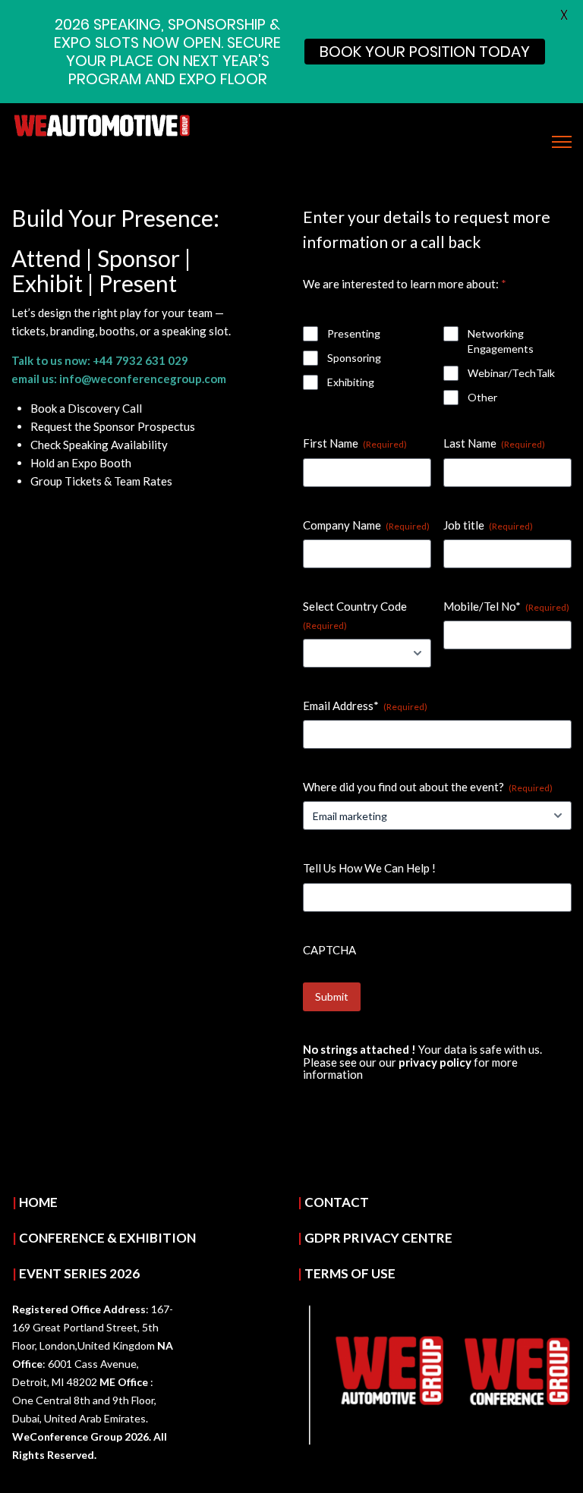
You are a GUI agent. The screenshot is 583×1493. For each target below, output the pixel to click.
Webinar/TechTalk (511, 372)
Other (482, 397)
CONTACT (336, 1202)
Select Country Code (355, 615)
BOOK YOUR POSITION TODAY (425, 51)
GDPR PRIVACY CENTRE (378, 1238)
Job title (488, 525)
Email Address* (365, 705)
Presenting (353, 333)
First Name (355, 443)
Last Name (494, 443)
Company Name (366, 525)
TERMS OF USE (349, 1273)
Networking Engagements (501, 341)
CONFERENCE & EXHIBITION (107, 1238)
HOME (38, 1202)
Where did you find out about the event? (428, 787)
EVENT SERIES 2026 (79, 1273)
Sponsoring (354, 357)
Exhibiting (350, 382)
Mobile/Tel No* (506, 606)
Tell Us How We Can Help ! (369, 868)
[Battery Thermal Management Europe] (102, 124)
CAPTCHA (329, 950)
